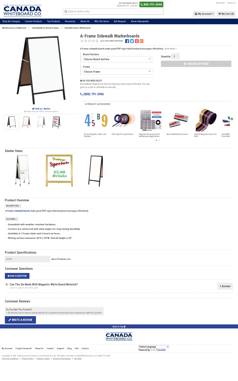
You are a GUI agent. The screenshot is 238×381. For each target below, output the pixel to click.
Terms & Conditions (10, 359)
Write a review (21, 319)
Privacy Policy (28, 359)
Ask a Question (18, 276)
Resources (70, 21)
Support (60, 348)
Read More (170, 49)
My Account (7, 348)
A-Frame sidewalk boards (17, 211)
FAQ (76, 348)
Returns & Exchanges (62, 359)
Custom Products (33, 21)
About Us (85, 21)
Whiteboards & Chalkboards (14, 28)
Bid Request (120, 21)
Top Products (53, 21)
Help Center (220, 3)
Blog (69, 348)
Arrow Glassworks (140, 21)
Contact (50, 348)
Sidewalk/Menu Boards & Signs (45, 28)
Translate (161, 350)
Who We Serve (101, 21)
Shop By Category (11, 21)
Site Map (78, 359)
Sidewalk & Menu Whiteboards (77, 28)
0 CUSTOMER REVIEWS (113, 41)
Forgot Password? (24, 348)
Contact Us (231, 3)
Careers (85, 348)
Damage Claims (43, 359)
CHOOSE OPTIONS (197, 63)
